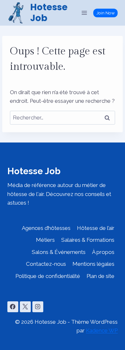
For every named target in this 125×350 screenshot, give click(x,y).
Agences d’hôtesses (46, 228)
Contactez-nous (46, 264)
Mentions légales (93, 264)
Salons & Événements (59, 252)
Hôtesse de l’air (95, 228)
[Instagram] (37, 306)
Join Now (105, 12)
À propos (103, 252)
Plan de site (100, 276)
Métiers (45, 240)
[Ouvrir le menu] (84, 13)
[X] (25, 306)
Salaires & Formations (87, 240)
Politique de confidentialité (47, 276)
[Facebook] (12, 306)
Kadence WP (102, 330)
